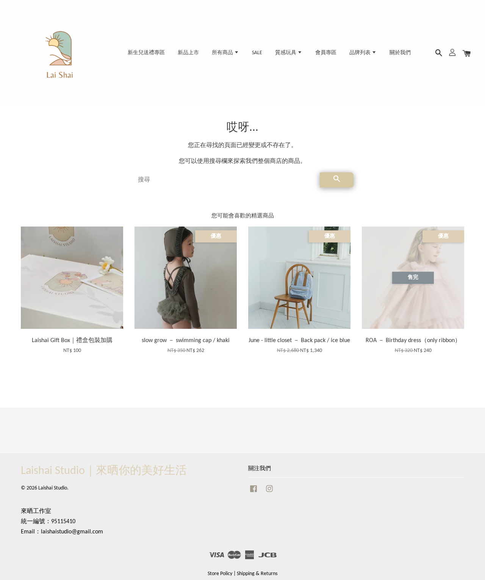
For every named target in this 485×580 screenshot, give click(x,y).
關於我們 (400, 53)
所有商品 (223, 53)
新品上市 (188, 53)
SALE (257, 53)
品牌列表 (360, 53)
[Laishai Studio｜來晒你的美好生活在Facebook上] (253, 492)
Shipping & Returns (257, 573)
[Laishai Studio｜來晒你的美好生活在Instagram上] (269, 492)
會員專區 (325, 53)
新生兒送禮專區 (146, 53)
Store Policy (220, 573)
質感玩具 (286, 53)
